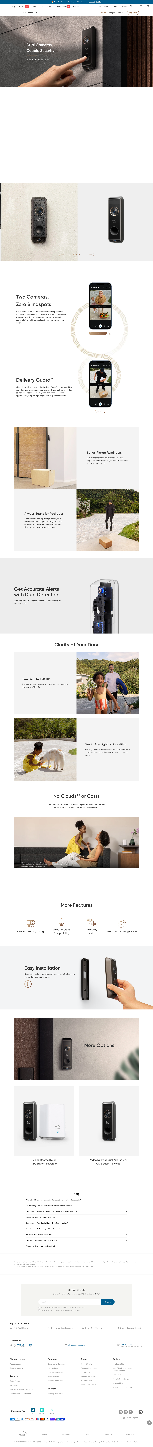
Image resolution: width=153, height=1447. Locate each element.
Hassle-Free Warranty (93, 1328)
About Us (47, 1442)
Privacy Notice (79, 1307)
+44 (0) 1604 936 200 (24, 1345)
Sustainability (118, 1383)
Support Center (86, 1364)
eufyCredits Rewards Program (21, 1389)
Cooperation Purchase (56, 1364)
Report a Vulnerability (89, 1376)
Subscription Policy (132, 1442)
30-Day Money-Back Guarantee (61, 1328)
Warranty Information (89, 1368)
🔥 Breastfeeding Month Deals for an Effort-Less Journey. (76, 2)
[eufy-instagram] (121, 1412)
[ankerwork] (130, 1434)
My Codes (13, 1385)
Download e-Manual (88, 1385)
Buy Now (133, 13)
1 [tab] (74, 255)
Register (108, 1302)
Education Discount (55, 1372)
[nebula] (109, 1434)
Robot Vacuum (15, 1364)
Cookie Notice (118, 1442)
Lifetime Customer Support (130, 1328)
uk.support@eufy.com (76, 1345)
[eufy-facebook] (126, 1412)
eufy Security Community (122, 1387)
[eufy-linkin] (141, 1412)
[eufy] (13, 6)
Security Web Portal (55, 1394)
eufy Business (53, 1368)
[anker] (44, 1434)
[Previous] (62, 254)
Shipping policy (58, 1442)
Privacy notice (82, 1442)
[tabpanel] (76, 222)
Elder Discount (53, 1376)
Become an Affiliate (55, 1381)
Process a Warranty (88, 1372)
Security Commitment (121, 1379)
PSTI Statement (86, 1381)
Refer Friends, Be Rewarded (20, 1394)
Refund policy (70, 1442)
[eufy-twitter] (131, 1412)
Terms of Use (67, 1307)
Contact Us (117, 1375)
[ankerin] (23, 1433)
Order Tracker (15, 1381)
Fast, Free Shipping (21, 1328)
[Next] (90, 254)
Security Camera (16, 1368)
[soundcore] (66, 1434)
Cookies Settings (94, 1442)
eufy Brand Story (119, 1364)
